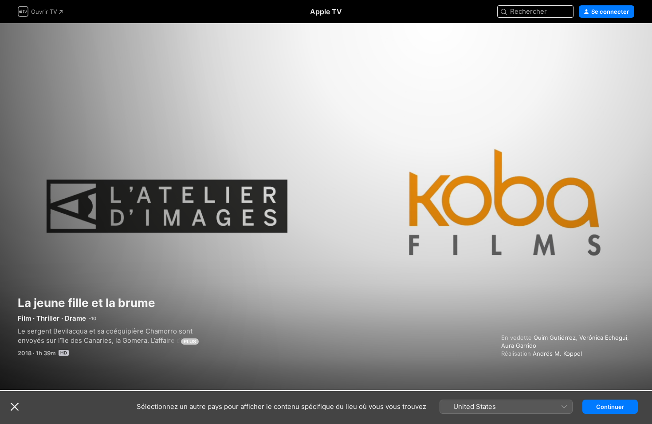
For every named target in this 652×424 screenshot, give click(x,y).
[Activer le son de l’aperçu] (628, 40)
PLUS (190, 341)
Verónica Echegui (603, 337)
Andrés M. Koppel (557, 353)
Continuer (610, 406)
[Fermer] (15, 407)
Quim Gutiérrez (555, 337)
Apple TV (326, 11)
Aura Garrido (518, 345)
